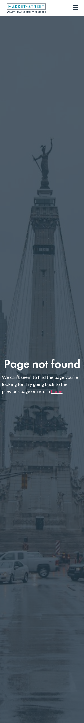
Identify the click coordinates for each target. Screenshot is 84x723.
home (57, 391)
